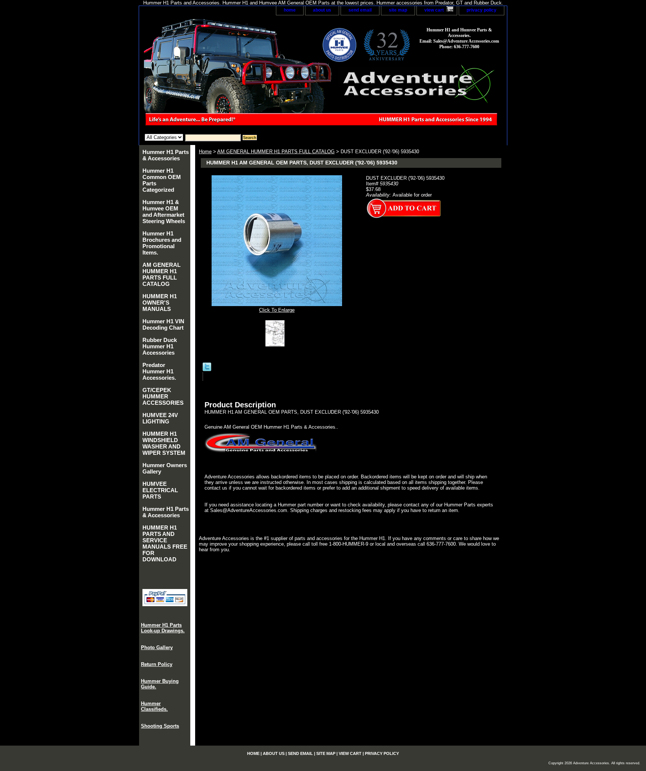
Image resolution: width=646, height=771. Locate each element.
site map (398, 10)
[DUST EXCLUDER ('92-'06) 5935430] (276, 345)
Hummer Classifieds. (154, 706)
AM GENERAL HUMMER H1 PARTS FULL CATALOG (276, 151)
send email (360, 10)
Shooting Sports (160, 726)
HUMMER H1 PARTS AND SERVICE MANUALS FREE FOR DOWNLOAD (164, 543)
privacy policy (481, 10)
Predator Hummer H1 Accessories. (159, 371)
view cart (434, 10)
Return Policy (156, 664)
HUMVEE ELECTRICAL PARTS (160, 490)
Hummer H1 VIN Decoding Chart (163, 324)
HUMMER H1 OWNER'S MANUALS (159, 302)
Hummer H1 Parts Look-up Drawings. (163, 627)
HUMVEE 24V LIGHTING (160, 418)
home (290, 10)
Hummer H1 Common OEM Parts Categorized (161, 180)
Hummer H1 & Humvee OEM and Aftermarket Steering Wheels (163, 211)
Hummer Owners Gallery (164, 468)
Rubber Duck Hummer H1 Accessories (159, 346)
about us (322, 10)
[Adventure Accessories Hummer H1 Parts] (232, 74)
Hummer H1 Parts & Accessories (165, 155)
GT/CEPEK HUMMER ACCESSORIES (163, 396)
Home (205, 151)
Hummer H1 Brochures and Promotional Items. (161, 243)
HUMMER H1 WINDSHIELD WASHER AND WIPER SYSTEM (163, 443)
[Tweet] (207, 369)
